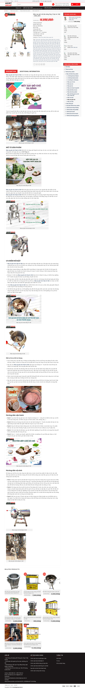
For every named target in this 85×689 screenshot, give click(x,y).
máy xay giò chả (53, 43)
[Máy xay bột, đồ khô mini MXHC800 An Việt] (32, 606)
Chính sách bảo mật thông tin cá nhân (39, 665)
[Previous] (7, 31)
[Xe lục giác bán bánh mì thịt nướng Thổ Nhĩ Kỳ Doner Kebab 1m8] (32, 632)
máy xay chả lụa (40, 42)
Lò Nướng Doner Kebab (73, 76)
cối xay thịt (38, 39)
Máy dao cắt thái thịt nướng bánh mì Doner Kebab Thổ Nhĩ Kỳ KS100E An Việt (13, 645)
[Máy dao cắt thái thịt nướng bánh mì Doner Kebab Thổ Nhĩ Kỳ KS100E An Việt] (13, 632)
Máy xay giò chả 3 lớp (40, 47)
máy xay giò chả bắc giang (40, 49)
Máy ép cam (70, 84)
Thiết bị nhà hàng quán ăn (72, 115)
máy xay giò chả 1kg (52, 44)
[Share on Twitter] (37, 64)
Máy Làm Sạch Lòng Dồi (73, 88)
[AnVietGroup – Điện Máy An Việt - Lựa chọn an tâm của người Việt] (10, 4)
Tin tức (58, 660)
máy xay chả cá (50, 40)
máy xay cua (46, 42)
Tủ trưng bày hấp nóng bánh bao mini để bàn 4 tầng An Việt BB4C (13, 618)
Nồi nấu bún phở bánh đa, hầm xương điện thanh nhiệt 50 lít (12, 592)
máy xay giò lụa (52, 55)
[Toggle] (80, 69)
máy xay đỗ (46, 43)
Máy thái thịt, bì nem (72, 90)
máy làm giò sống (44, 39)
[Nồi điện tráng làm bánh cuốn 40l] (51, 581)
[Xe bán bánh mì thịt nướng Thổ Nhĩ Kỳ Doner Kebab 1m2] (32, 581)
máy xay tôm (35, 61)
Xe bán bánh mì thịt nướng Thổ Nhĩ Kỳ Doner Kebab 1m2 (32, 592)
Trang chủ (7, 1)
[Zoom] (6, 48)
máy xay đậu (41, 43)
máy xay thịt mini (47, 59)
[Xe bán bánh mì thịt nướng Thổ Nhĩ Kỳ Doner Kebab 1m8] (51, 606)
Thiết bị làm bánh (70, 111)
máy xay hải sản (39, 57)
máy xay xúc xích (42, 61)
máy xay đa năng (52, 42)
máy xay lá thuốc (46, 57)
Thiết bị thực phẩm (14, 10)
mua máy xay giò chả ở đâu (51, 61)
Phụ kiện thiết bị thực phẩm (73, 105)
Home (6, 10)
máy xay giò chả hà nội (47, 50)
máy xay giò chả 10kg (43, 44)
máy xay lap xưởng (54, 57)
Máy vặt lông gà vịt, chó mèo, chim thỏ (73, 94)
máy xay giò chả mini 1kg (45, 53)
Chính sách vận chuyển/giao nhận (38, 658)
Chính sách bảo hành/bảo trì (37, 660)
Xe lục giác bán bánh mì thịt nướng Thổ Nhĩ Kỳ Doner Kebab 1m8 (32, 644)
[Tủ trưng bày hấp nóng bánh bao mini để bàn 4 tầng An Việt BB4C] (13, 606)
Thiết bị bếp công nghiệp (72, 109)
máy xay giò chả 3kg (49, 47)
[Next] (29, 31)
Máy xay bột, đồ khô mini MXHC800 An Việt (32, 618)
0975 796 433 (74, 47)
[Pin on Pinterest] (42, 64)
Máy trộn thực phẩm (72, 92)
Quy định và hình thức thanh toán (38, 668)
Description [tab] (11, 71)
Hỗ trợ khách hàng (60, 663)
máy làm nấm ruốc (52, 39)
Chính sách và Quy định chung (38, 670)
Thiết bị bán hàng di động (72, 107)
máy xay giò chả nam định (48, 54)
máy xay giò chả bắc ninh (52, 49)
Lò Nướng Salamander (72, 78)
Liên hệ (16, 1)
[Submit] (41, 4)
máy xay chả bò (44, 40)
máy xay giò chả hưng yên (53, 51)
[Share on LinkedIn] (44, 64)
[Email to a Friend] (39, 64)
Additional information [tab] (30, 71)
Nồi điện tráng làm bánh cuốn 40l (51, 591)
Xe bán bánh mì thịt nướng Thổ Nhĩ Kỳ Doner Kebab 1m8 (51, 618)
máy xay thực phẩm (55, 59)
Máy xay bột (70, 97)
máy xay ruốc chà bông (50, 58)
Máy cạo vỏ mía (71, 82)
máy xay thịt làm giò (39, 59)
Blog (12, 1)
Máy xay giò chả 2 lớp (48, 46)
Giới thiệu (67, 66)
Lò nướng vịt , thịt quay (72, 80)
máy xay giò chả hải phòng (41, 51)
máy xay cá (38, 40)
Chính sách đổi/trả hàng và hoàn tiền (39, 663)
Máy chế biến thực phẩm (25, 10)
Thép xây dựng (69, 69)
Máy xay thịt (70, 101)
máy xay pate (42, 58)
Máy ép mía (70, 86)
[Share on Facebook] (34, 64)
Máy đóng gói (69, 103)
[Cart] (72, 4)
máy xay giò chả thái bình (43, 55)
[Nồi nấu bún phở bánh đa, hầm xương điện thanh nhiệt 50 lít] (13, 581)
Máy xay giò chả (36, 10)
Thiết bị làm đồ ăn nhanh (72, 113)
